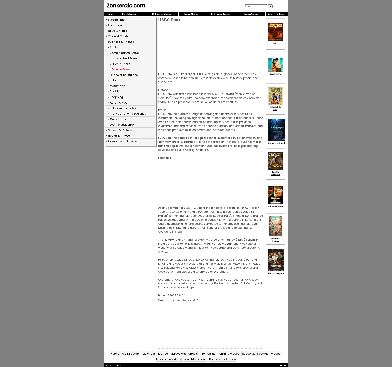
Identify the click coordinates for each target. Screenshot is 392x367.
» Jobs (112, 80)
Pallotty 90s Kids (275, 108)
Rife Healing (208, 353)
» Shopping (115, 97)
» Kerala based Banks (124, 53)
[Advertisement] (131, 169)
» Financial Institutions (123, 75)
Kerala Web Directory (125, 353)
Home (110, 14)
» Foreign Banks (120, 69)
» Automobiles (117, 102)
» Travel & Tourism (118, 36)
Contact (282, 365)
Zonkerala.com (126, 5)
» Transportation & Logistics (127, 113)
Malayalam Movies (161, 14)
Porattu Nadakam (275, 173)
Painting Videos (228, 353)
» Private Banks (120, 64)
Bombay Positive (275, 240)
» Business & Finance (120, 42)
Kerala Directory (130, 14)
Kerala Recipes (251, 14)
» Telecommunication (122, 108)
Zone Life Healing (195, 359)
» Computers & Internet (122, 141)
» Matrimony (116, 86)
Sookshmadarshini (277, 143)
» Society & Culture (119, 130)
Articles (281, 14)
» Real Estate (116, 91)
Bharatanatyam (276, 273)
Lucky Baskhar (275, 74)
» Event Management (122, 125)
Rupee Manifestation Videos (261, 353)
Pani (275, 43)
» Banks (113, 47)
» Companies (117, 119)
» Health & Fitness (118, 136)
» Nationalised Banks (124, 58)
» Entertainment (116, 20)
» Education (114, 25)
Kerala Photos (191, 14)
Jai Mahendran (275, 206)
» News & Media (116, 31)
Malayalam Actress (220, 14)
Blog (270, 14)
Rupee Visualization (222, 359)
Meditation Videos (168, 359)
